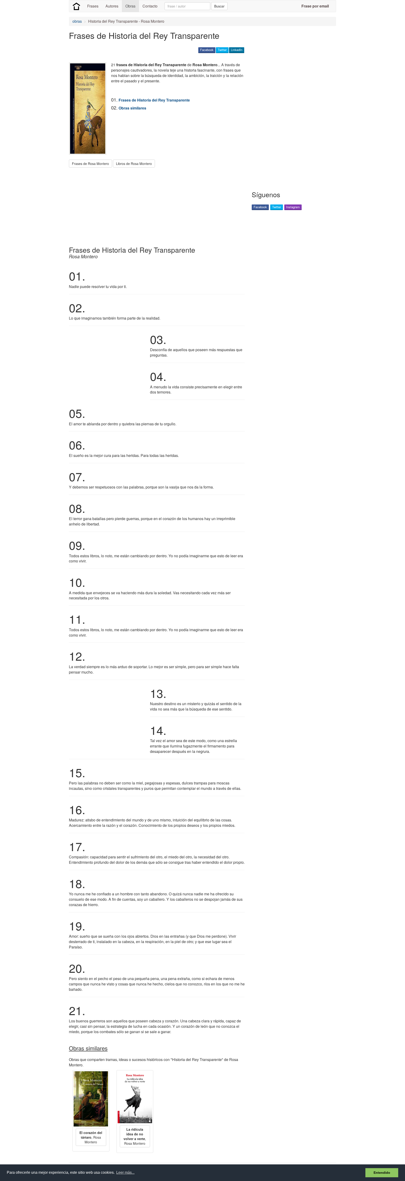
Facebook (207, 49)
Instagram (293, 207)
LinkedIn (236, 49)
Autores (111, 6)
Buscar (219, 6)
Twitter (222, 49)
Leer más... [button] (125, 1172)
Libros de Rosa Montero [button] (134, 163)
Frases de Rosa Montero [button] (90, 163)
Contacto (150, 6)
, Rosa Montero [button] (90, 1137)
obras (77, 21)
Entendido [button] (382, 1172)
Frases (92, 6)
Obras (130, 6)
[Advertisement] (154, 205)
